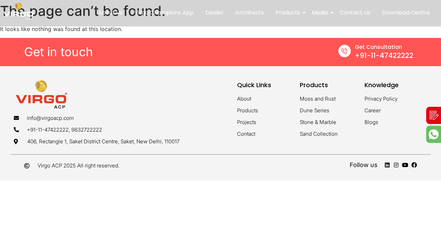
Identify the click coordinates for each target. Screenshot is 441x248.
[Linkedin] (387, 165)
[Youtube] (405, 165)
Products (288, 13)
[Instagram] (396, 165)
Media (320, 13)
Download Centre (406, 13)
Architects (249, 13)
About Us (110, 13)
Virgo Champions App (164, 13)
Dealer (214, 13)
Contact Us (355, 13)
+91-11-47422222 (384, 55)
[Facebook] (414, 165)
